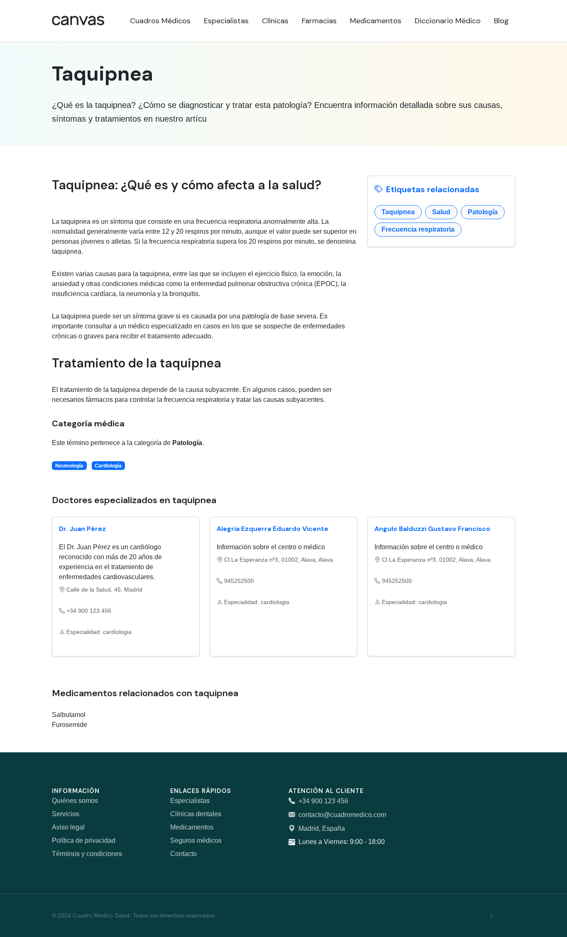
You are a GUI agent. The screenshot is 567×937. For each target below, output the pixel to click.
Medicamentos (191, 827)
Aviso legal (68, 827)
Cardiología (108, 466)
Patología (483, 211)
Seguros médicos (196, 840)
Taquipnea (398, 211)
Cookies (504, 915)
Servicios (65, 813)
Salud (441, 211)
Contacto (183, 853)
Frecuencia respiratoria (418, 229)
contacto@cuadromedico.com (342, 814)
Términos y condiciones (87, 853)
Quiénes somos (75, 800)
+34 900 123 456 (323, 801)
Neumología (69, 466)
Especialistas (190, 800)
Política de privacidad (83, 840)
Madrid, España (321, 828)
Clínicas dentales (195, 813)
